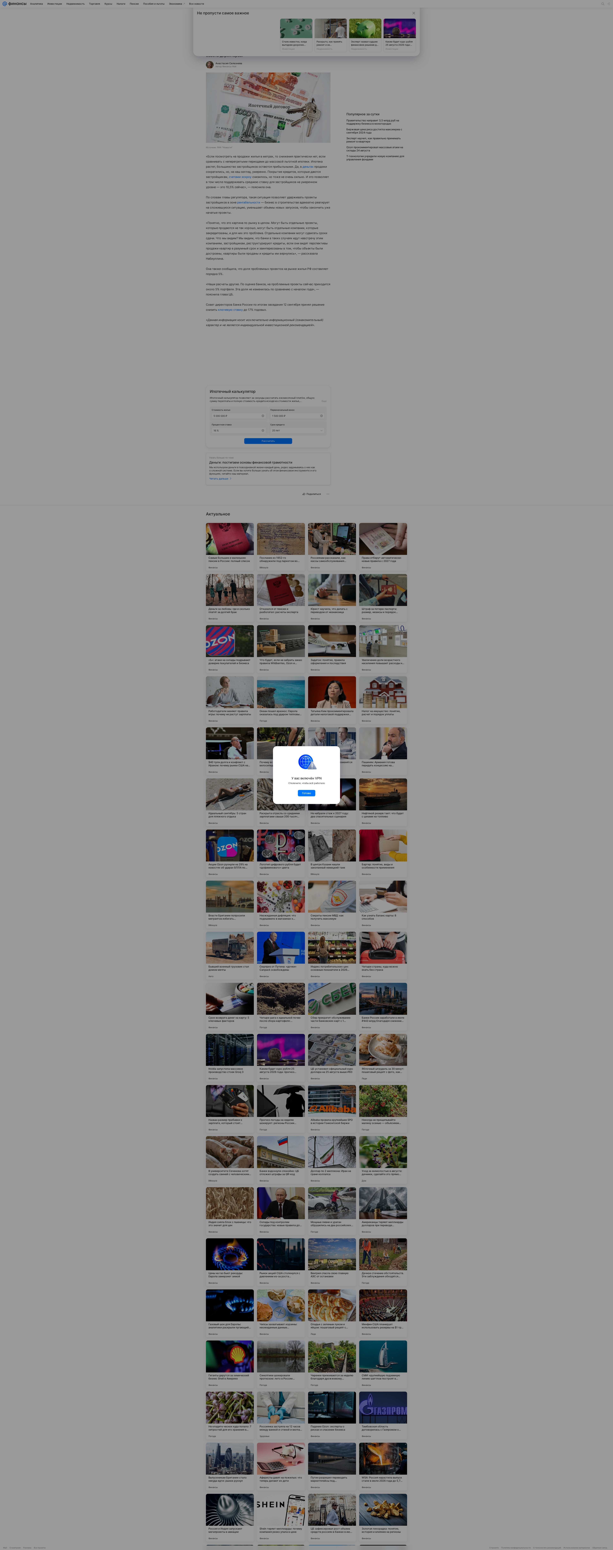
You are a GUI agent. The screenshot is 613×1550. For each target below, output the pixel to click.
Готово (306, 793)
